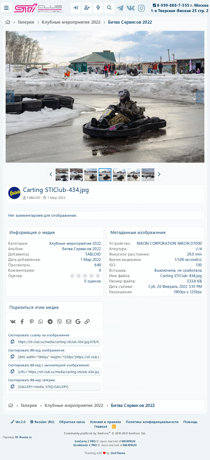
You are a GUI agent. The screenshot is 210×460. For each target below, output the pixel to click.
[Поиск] (109, 8)
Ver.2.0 (19, 421)
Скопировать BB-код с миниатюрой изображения (48, 365)
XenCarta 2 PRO (85, 441)
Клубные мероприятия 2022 (75, 243)
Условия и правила (105, 421)
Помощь (190, 421)
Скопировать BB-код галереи (31, 380)
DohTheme (118, 453)
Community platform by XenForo (105, 433)
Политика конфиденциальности (152, 421)
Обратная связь (72, 421)
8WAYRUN (128, 441)
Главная (100, 426)
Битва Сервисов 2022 (81, 248)
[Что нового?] (98, 8)
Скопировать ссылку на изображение (38, 335)
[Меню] (6, 8)
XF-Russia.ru (23, 437)
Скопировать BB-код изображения (36, 350)
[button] (51, 174)
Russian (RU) (44, 421)
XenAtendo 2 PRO (85, 445)
